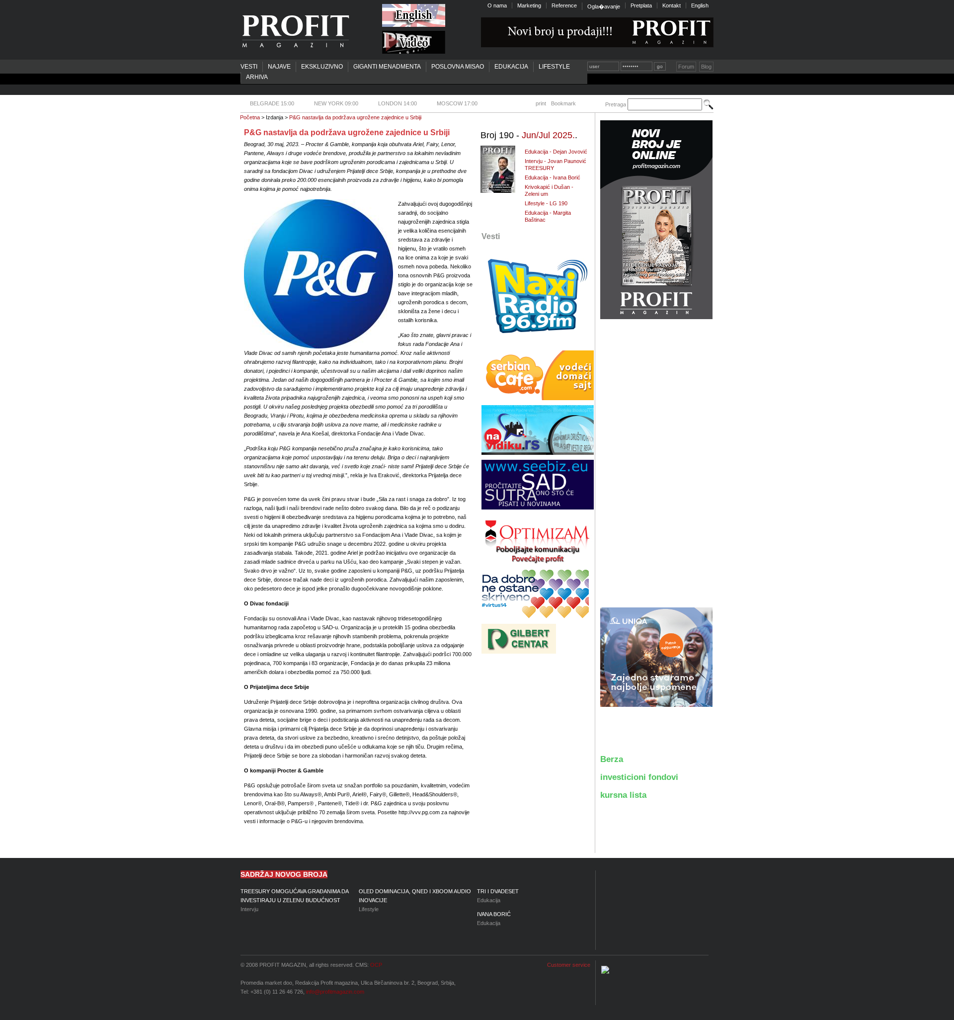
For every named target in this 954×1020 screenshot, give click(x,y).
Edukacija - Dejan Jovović (556, 152)
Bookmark (563, 103)
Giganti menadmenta (387, 66)
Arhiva (257, 77)
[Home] (295, 31)
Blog (706, 67)
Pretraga (615, 104)
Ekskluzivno (322, 66)
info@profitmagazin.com (335, 992)
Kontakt (671, 5)
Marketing (529, 5)
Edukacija (511, 66)
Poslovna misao (457, 66)
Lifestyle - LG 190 (546, 203)
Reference (564, 5)
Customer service (568, 965)
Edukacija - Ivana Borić (552, 177)
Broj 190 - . (528, 135)
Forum (686, 67)
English (700, 5)
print (541, 103)
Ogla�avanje (603, 6)
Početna (250, 117)
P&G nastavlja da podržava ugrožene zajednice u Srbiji (355, 117)
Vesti (248, 66)
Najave (279, 66)
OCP (376, 965)
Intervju (294, 900)
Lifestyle (554, 66)
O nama (497, 5)
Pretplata (641, 5)
